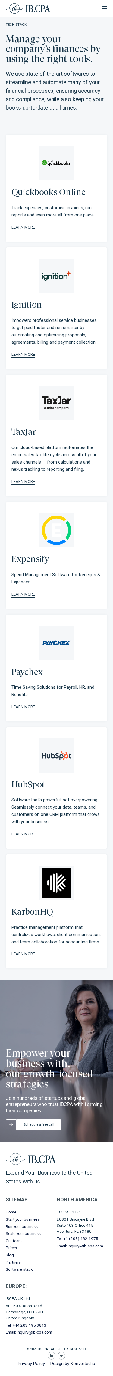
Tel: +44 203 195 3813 (26, 1325)
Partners (13, 1262)
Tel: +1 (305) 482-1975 (77, 1238)
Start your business (23, 1219)
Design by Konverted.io (72, 1363)
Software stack (19, 1269)
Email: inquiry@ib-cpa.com (80, 1245)
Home (11, 1211)
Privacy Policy (31, 1363)
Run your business (22, 1226)
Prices (11, 1247)
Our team (14, 1240)
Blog (10, 1254)
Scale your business (23, 1233)
